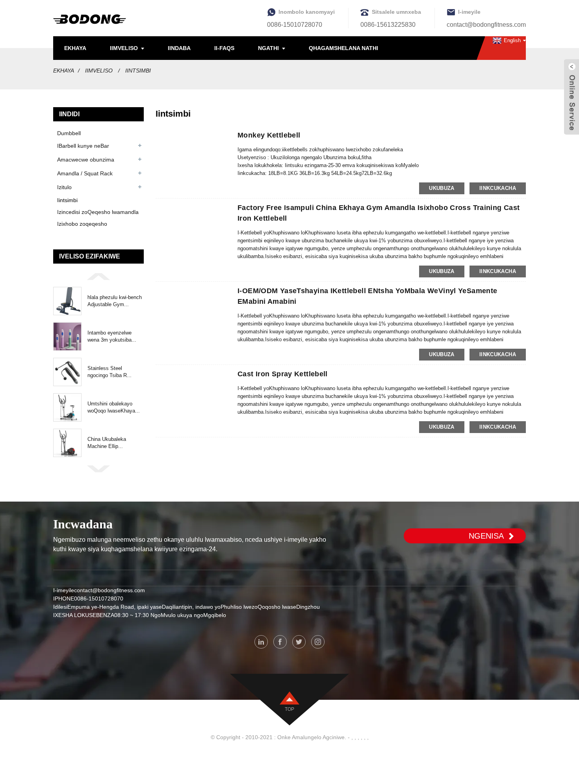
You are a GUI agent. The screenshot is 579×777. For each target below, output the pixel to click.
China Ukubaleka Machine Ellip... (106, 442)
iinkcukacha (497, 188)
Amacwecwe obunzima (85, 159)
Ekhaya (75, 48)
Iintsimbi (138, 70)
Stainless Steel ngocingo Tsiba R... (109, 371)
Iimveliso (124, 48)
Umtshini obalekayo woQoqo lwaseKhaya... (113, 407)
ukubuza (442, 188)
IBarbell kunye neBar (83, 146)
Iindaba (179, 48)
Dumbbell (69, 133)
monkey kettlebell (269, 135)
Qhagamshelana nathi (343, 48)
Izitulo (64, 187)
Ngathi (268, 48)
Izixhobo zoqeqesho (82, 224)
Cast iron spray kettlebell (283, 374)
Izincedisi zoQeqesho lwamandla (98, 212)
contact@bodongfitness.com (486, 24)
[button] (98, 276)
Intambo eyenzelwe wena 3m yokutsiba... (111, 336)
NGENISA (486, 536)
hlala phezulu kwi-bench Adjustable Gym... (114, 300)
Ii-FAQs (224, 48)
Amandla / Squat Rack (85, 173)
